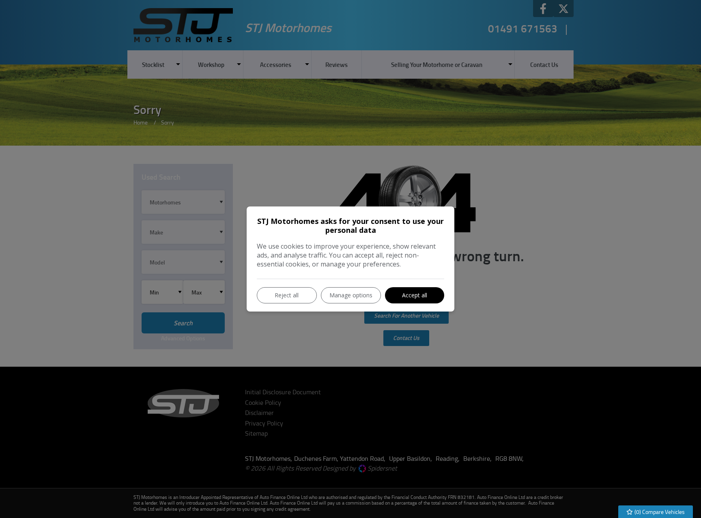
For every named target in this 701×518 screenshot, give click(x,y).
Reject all (287, 295)
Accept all (414, 295)
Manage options (350, 295)
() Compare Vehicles (659, 512)
